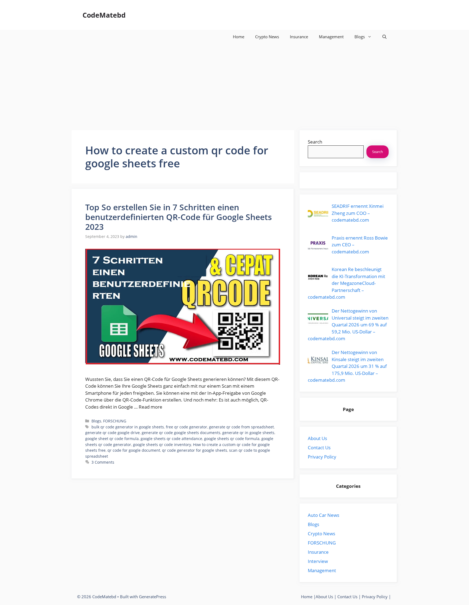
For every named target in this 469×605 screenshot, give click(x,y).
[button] (384, 36)
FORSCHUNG (114, 421)
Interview (318, 561)
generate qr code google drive (112, 432)
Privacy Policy (322, 457)
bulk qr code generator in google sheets (127, 426)
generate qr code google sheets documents (181, 432)
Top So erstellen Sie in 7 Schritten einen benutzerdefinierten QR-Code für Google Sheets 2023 (178, 217)
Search (315, 142)
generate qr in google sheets (248, 432)
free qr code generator (186, 426)
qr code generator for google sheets (194, 450)
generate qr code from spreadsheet (241, 426)
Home (238, 36)
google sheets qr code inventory (162, 444)
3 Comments (102, 462)
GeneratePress (152, 596)
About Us (317, 438)
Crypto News (267, 36)
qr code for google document (133, 450)
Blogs (359, 36)
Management (331, 36)
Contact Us (319, 447)
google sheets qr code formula (231, 438)
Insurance (299, 36)
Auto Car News (323, 515)
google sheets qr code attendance (171, 438)
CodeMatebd (104, 15)
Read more (150, 407)
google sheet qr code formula (112, 438)
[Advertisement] (234, 84)
